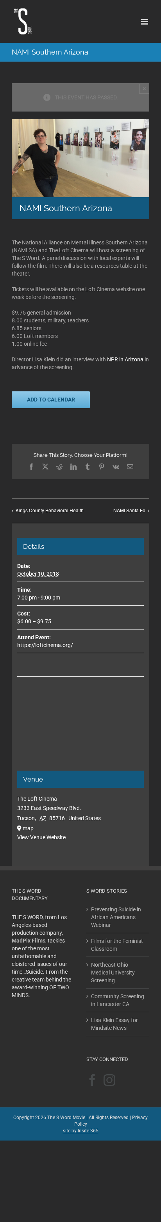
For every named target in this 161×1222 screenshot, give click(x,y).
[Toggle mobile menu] (145, 22)
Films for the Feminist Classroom (117, 945)
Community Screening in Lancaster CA (117, 1000)
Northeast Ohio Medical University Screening (113, 972)
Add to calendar (51, 399)
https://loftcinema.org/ (45, 645)
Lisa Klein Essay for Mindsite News (114, 1024)
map (28, 828)
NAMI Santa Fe (129, 510)
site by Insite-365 (80, 1131)
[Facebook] (92, 1080)
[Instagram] (109, 1080)
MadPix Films (28, 940)
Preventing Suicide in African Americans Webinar (116, 917)
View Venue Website (41, 837)
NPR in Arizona (125, 359)
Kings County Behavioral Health (50, 510)
